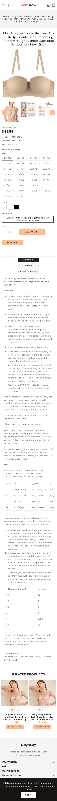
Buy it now (12, 242)
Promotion (7, 213)
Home (6, 16)
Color (5, 203)
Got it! (28, 795)
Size (4, 153)
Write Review (9, 127)
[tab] (28, 260)
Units (4, 226)
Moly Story (28, 745)
